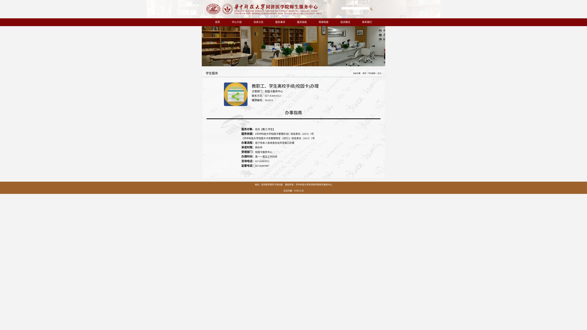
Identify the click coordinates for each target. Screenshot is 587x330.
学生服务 (372, 73)
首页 (217, 22)
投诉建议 (345, 22)
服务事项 (280, 22)
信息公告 (258, 22)
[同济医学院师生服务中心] (271, 9)
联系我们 (367, 22)
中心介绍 (237, 22)
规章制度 (324, 22)
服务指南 (302, 22)
